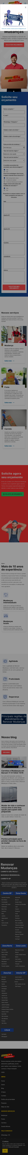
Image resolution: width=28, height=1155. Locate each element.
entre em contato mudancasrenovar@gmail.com (14, 28)
